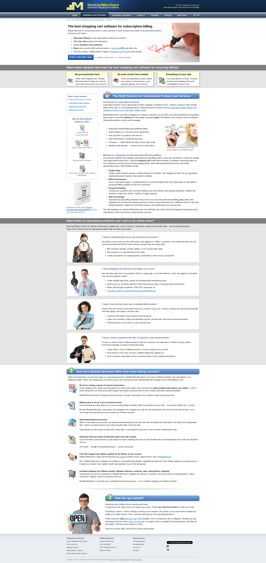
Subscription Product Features (79, 103)
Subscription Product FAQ (77, 106)
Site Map (136, 550)
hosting (128, 51)
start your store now (136, 521)
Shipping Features (72, 547)
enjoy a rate (120, 48)
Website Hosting (105, 550)
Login (198, 15)
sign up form (146, 507)
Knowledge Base (138, 544)
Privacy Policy (113, 559)
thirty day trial (128, 519)
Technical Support (139, 541)
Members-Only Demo (76, 110)
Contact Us (137, 547)
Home (77, 20)
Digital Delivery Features (74, 550)
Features (109, 20)
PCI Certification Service (108, 547)
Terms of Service (136, 559)
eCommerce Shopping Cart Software (92, 20)
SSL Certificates (105, 544)
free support (120, 457)
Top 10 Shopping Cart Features (77, 541)
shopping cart (116, 51)
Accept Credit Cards (106, 541)
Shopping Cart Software (75, 538)
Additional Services (107, 538)
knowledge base (164, 457)
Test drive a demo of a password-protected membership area (131, 291)
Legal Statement (124, 559)
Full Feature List (71, 544)
